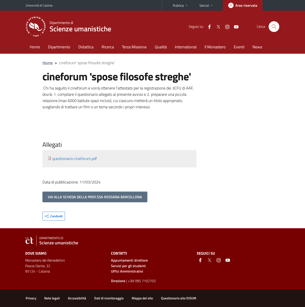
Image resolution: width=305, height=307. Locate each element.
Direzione (118, 281)
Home (35, 47)
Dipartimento (59, 47)
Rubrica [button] (178, 5)
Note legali (52, 298)
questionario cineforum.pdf (74, 159)
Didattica (86, 47)
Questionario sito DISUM (178, 298)
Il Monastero (215, 47)
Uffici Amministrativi (127, 271)
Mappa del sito (142, 298)
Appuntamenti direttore (129, 260)
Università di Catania (39, 5)
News (257, 47)
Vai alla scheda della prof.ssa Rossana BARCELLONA (95, 197)
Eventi (239, 47)
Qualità (161, 47)
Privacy (31, 298)
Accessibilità (77, 298)
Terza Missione (134, 47)
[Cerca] (274, 26)
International (185, 47)
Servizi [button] (204, 5)
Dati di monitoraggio (109, 298)
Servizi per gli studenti (128, 266)
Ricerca (108, 47)
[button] (53, 216)
